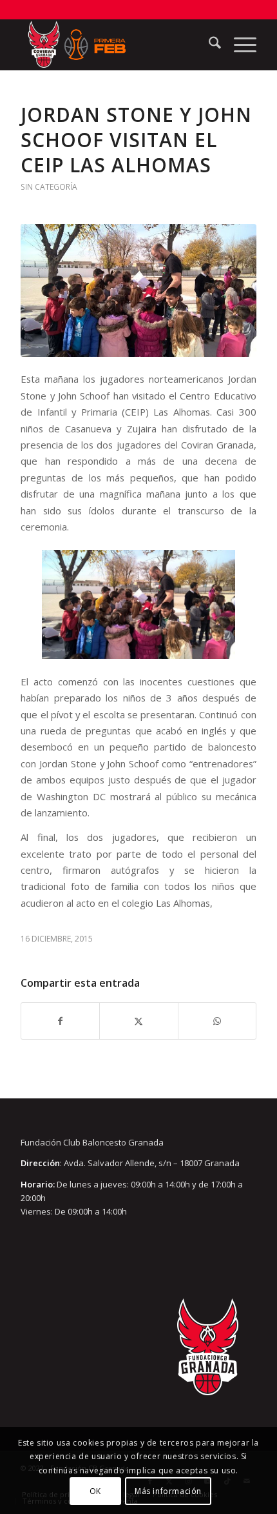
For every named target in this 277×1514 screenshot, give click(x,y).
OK (95, 1491)
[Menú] (238, 44)
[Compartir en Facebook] (60, 1021)
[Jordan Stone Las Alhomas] (138, 290)
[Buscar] (208, 44)
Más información (168, 1491)
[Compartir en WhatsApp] (217, 1021)
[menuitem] (208, 44)
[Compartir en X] (138, 1021)
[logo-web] (115, 44)
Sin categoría (49, 186)
